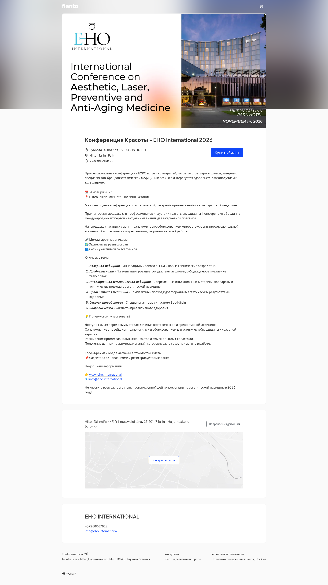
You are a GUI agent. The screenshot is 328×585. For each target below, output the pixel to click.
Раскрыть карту (164, 460)
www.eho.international (105, 374)
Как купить (172, 554)
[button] (261, 6)
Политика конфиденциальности (233, 559)
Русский (70, 573)
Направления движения (224, 424)
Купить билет (227, 152)
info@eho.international (105, 379)
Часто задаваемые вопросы (183, 559)
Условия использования (228, 554)
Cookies (260, 559)
